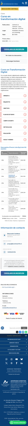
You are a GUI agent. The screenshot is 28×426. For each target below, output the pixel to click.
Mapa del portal (11, 414)
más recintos (14, 409)
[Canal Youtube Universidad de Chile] (17, 359)
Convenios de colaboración (11, 175)
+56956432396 (11, 252)
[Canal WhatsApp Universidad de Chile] (6, 359)
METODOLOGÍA (7, 127)
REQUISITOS (6, 102)
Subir (2, 328)
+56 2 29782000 (8, 412)
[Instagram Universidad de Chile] (11, 359)
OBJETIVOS (6, 108)
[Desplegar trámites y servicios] (26, 336)
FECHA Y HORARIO (8, 139)
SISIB (5, 418)
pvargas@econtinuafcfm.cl (9, 307)
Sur (22, 407)
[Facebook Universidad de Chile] (17, 363)
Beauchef (18, 405)
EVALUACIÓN (6, 133)
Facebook (20, 332)
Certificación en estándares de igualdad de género (14, 393)
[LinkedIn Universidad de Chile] (22, 363)
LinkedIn (23, 332)
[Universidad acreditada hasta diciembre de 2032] (14, 385)
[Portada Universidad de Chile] (10, 3)
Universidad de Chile (13, 418)
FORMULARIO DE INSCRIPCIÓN (14, 49)
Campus (6, 405)
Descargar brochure (13, 61)
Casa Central (18, 402)
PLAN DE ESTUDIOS (8, 114)
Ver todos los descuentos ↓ (14, 55)
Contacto (18, 414)
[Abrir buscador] (23, 3)
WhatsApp (26, 332)
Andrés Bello (12, 405)
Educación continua (10, 9)
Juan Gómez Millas (16, 407)
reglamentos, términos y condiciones (16, 266)
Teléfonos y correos (19, 412)
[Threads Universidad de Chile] (11, 363)
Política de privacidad (14, 420)
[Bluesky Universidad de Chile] (22, 359)
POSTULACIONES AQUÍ (8, 287)
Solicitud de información (14, 374)
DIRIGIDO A (6, 95)
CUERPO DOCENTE (8, 121)
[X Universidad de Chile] (6, 363)
